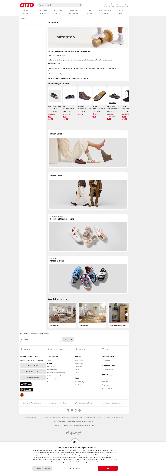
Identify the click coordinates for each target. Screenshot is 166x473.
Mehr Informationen (75, 468)
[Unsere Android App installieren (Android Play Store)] (26, 389)
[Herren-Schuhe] (88, 191)
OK (108, 468)
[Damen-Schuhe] (88, 149)
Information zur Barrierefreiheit (72, 417)
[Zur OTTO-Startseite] (27, 5)
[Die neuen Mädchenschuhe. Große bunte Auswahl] (88, 233)
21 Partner (43, 450)
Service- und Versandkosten (84, 421)
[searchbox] (57, 5)
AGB (40, 417)
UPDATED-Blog (79, 382)
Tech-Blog (78, 385)
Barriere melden (33, 378)
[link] (22, 395)
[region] (83, 457)
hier (108, 459)
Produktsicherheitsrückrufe (92, 417)
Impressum (56, 417)
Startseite (23, 18)
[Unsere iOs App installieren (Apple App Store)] (26, 384)
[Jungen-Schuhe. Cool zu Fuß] (88, 275)
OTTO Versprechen (118, 417)
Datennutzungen (92, 450)
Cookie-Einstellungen (30, 417)
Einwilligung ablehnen (42, 468)
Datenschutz (47, 417)
